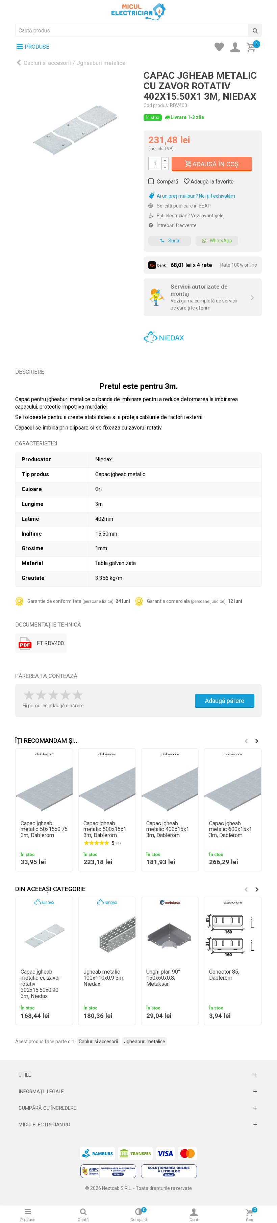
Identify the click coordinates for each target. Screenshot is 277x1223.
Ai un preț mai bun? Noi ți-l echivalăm (195, 196)
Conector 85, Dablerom (224, 975)
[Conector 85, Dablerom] (232, 935)
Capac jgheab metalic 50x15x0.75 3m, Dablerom (44, 830)
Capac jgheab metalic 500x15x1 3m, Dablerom (104, 830)
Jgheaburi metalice (101, 62)
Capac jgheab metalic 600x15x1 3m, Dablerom (230, 830)
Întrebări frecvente (176, 225)
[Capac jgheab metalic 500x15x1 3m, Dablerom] (107, 787)
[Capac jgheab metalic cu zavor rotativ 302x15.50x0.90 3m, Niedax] (44, 935)
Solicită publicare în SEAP (183, 206)
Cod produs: (156, 105)
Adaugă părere (224, 700)
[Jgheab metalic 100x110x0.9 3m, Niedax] (107, 935)
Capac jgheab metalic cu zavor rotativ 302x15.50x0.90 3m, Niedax (40, 984)
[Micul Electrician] (138, 11)
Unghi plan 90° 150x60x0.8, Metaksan (163, 978)
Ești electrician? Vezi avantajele (190, 215)
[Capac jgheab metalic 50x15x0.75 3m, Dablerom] (44, 787)
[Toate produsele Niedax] (164, 335)
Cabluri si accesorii (47, 62)
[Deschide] (138, 1075)
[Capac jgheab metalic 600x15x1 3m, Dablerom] (232, 787)
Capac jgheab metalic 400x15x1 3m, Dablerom (167, 830)
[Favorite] (221, 47)
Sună (173, 240)
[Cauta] (255, 30)
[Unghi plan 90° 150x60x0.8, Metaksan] (170, 935)
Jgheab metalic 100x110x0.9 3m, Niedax (103, 978)
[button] (257, 741)
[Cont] (237, 47)
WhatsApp (221, 240)
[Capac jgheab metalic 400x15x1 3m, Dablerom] (170, 787)
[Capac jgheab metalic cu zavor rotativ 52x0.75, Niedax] (74, 130)
